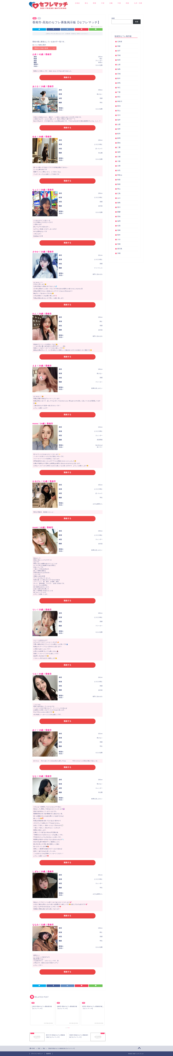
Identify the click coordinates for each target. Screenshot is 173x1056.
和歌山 (119, 175)
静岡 (119, 138)
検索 (113, 18)
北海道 (77, 3)
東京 (119, 97)
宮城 (119, 55)
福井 (119, 120)
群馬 (119, 83)
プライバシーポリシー (37, 1053)
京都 (119, 156)
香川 (119, 207)
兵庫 (119, 166)
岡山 (119, 189)
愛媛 (119, 212)
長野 (119, 129)
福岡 (119, 221)
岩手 (119, 51)
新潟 (119, 106)
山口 (119, 198)
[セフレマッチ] (48, 8)
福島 (119, 69)
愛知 (119, 143)
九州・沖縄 (138, 3)
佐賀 (119, 225)
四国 (127, 3)
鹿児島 (119, 248)
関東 (94, 3)
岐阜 (119, 133)
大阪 (119, 161)
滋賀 (119, 152)
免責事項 (48, 1053)
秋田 (119, 60)
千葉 (119, 92)
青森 (119, 46)
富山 (119, 110)
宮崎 (119, 244)
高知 (34, 18)
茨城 (119, 74)
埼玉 (119, 87)
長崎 (119, 230)
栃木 (119, 78)
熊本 (119, 235)
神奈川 (119, 101)
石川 (119, 115)
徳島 (119, 202)
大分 (119, 239)
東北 (86, 3)
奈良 (119, 170)
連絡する (67, 77)
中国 (119, 3)
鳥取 (119, 179)
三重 (119, 147)
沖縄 (119, 253)
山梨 (119, 124)
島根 (119, 184)
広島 (119, 193)
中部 (102, 3)
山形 (119, 64)
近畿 (111, 3)
